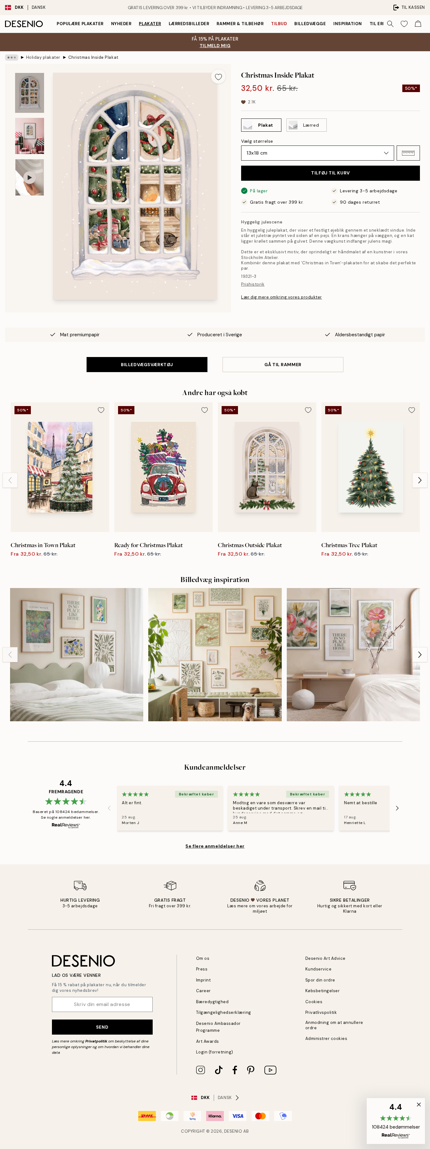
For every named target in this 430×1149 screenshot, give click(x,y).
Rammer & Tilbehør (240, 23)
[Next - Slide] (419, 480)
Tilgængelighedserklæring (223, 1012)
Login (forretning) (214, 1052)
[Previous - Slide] (10, 480)
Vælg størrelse (257, 141)
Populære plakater (80, 23)
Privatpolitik (96, 1041)
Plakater (150, 23)
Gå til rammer (282, 364)
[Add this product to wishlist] (218, 76)
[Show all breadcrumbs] (11, 57)
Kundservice (318, 969)
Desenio (233, 1131)
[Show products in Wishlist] (404, 23)
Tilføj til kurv (330, 173)
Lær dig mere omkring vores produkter (281, 297)
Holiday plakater (43, 57)
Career (203, 990)
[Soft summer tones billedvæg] (214, 654)
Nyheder (121, 23)
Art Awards (207, 1041)
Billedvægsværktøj (147, 364)
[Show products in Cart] (418, 23)
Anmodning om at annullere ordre (334, 1025)
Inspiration (347, 23)
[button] (408, 153)
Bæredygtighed (212, 1001)
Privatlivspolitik (321, 1012)
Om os (203, 958)
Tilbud (279, 23)
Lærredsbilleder (189, 23)
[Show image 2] (29, 136)
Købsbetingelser (322, 990)
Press (202, 969)
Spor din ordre (320, 980)
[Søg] (390, 24)
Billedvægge (310, 23)
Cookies (314, 1001)
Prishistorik (252, 284)
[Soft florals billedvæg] (353, 654)
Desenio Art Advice (325, 958)
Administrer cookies (326, 1038)
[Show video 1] (29, 177)
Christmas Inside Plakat (93, 57)
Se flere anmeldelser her (214, 846)
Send (102, 1027)
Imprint (203, 980)
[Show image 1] (29, 93)
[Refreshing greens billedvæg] (76, 654)
